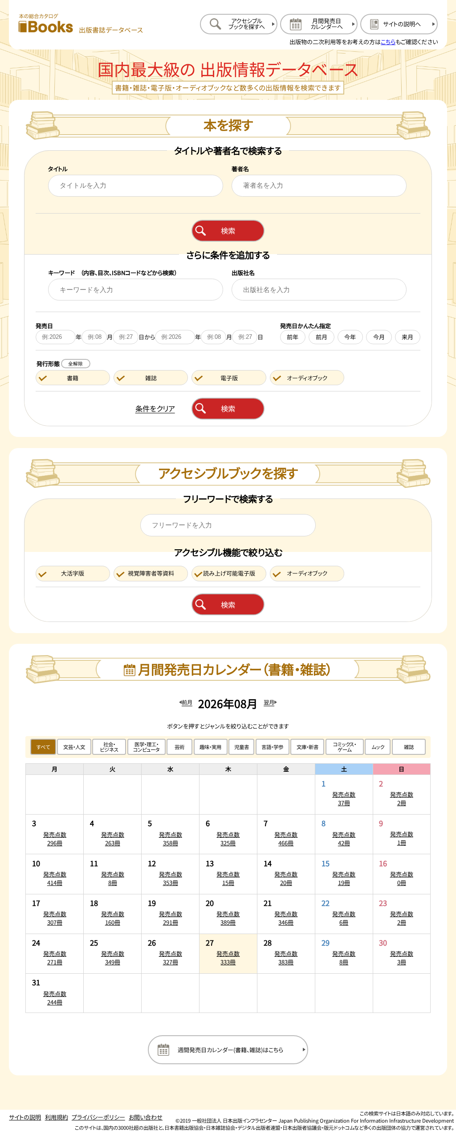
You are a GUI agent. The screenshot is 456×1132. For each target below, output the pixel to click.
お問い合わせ (146, 1117)
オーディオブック (307, 378)
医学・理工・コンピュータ (146, 747)
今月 (379, 337)
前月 (321, 337)
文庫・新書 (307, 746)
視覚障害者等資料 (151, 573)
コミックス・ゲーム (344, 747)
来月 (407, 337)
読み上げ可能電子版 (229, 573)
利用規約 (56, 1117)
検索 (228, 230)
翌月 (269, 702)
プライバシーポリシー (98, 1117)
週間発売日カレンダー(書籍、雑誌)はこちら (230, 1050)
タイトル (58, 169)
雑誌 (151, 378)
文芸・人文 (74, 746)
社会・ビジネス (109, 747)
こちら (388, 41)
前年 (292, 337)
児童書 (241, 746)
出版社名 (243, 272)
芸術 (179, 746)
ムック (377, 746)
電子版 (229, 378)
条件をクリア (155, 408)
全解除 (75, 363)
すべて (43, 746)
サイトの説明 (25, 1117)
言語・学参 (272, 746)
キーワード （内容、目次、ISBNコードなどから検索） (112, 272)
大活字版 (72, 573)
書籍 (72, 378)
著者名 (240, 169)
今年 (350, 337)
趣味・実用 (210, 746)
